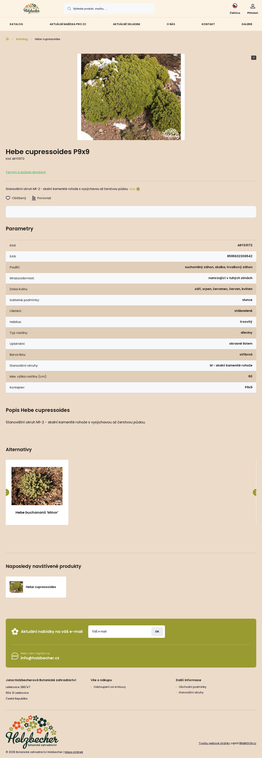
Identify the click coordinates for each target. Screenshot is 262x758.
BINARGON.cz (247, 743)
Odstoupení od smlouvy (110, 687)
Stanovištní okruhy (191, 692)
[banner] (31, 9)
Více (132, 189)
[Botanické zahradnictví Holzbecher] (7, 38)
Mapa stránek (74, 752)
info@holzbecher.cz (40, 658)
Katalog (22, 39)
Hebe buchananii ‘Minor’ (37, 513)
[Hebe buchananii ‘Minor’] (37, 486)
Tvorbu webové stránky (214, 743)
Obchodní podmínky (192, 687)
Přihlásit (157, 631)
